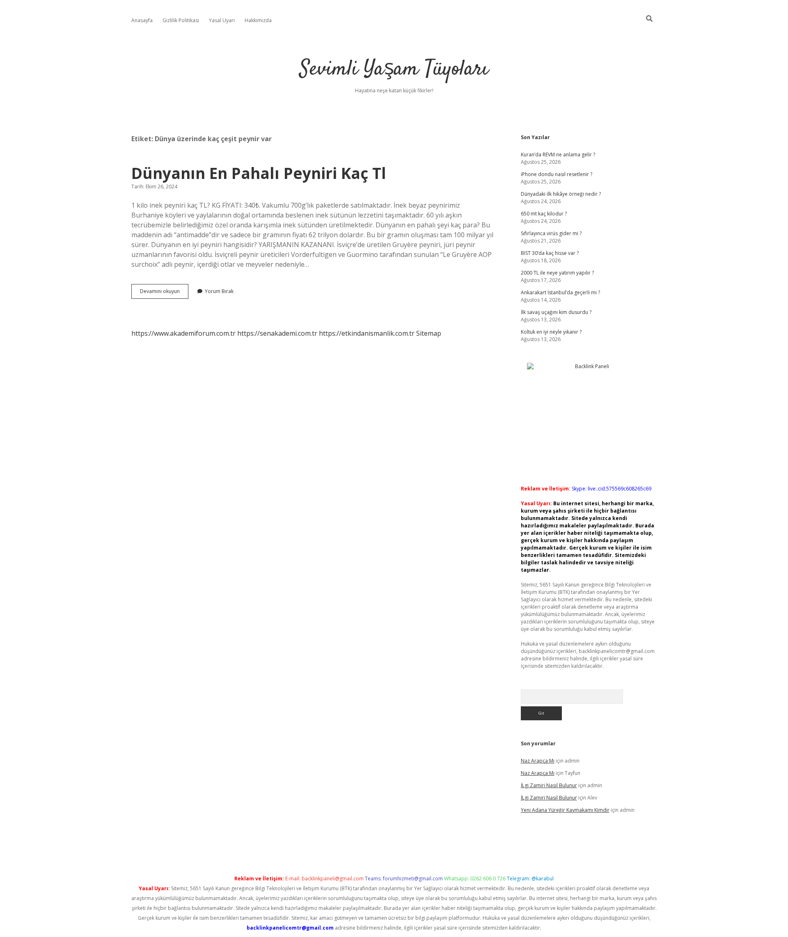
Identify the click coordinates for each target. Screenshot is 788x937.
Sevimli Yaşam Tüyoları (394, 70)
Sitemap (428, 333)
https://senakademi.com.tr (277, 333)
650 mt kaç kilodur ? (544, 213)
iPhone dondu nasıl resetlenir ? (556, 174)
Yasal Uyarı (222, 20)
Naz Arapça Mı (537, 760)
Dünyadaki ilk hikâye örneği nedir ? (561, 193)
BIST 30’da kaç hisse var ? (550, 253)
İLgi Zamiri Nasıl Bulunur (549, 785)
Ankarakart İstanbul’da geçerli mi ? (560, 292)
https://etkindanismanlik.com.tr (367, 333)
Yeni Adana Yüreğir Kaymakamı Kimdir (565, 809)
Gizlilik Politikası (181, 20)
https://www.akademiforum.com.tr (183, 333)
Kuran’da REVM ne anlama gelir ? (558, 154)
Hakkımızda (258, 20)
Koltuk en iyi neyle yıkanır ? (551, 331)
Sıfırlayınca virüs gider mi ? (551, 233)
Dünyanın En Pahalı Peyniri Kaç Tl (258, 173)
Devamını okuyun (164, 293)
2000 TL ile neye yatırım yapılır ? (557, 272)
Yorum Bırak (219, 291)
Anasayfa (142, 20)
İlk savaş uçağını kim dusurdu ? (556, 312)
